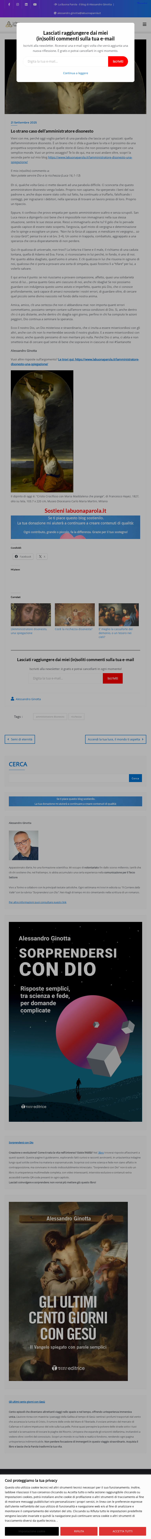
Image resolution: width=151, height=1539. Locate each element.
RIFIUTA (79, 1531)
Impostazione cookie (31, 1531)
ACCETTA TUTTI (123, 1531)
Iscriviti (118, 61)
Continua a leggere (75, 73)
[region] (75, 1506)
